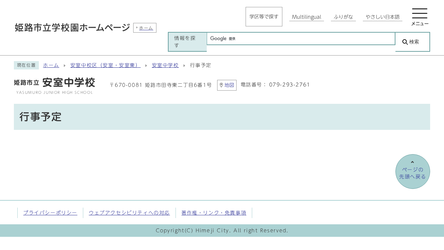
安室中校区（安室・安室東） (105, 65)
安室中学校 (165, 65)
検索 (414, 41)
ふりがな (343, 17)
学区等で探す (264, 16)
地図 (229, 85)
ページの (412, 173)
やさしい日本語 (383, 17)
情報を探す (185, 42)
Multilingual (306, 17)
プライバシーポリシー (50, 212)
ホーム (51, 65)
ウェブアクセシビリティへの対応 (129, 212)
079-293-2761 (289, 84)
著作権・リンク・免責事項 (213, 212)
